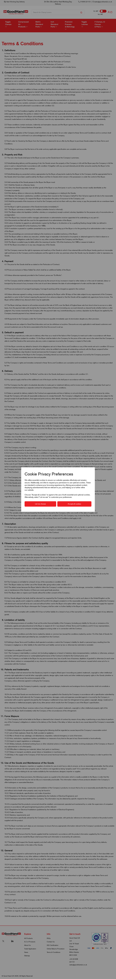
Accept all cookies (74, 504)
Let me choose (40, 504)
